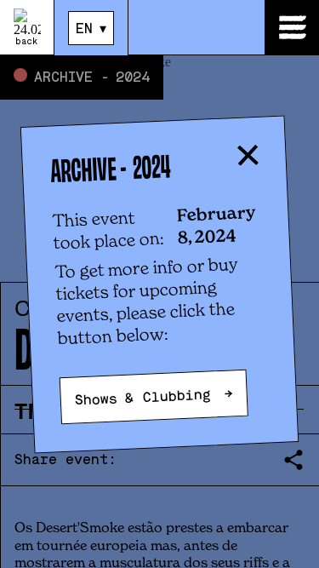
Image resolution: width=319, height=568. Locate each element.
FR (84, 57)
